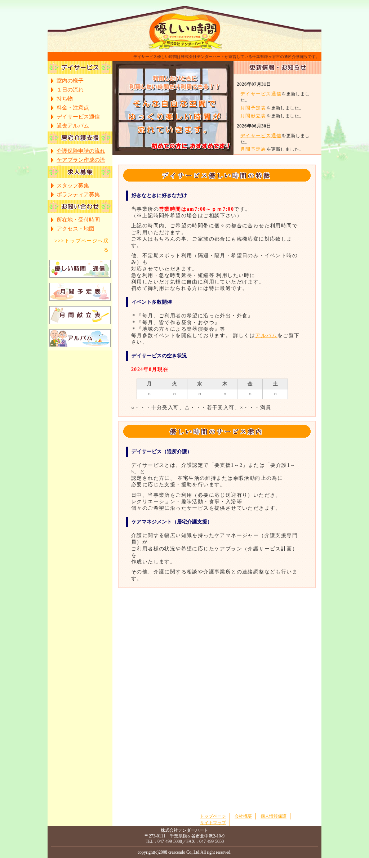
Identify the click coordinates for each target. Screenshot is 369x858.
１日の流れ (70, 90)
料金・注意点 (73, 108)
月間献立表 (253, 116)
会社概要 (243, 816)
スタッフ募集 (73, 185)
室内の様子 (70, 81)
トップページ (213, 816)
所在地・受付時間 (78, 220)
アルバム (266, 335)
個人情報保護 (273, 816)
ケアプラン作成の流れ (81, 160)
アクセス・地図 (75, 229)
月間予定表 (253, 108)
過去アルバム (73, 126)
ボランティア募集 (78, 194)
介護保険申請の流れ (81, 151)
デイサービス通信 (260, 94)
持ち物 (65, 99)
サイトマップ (213, 822)
